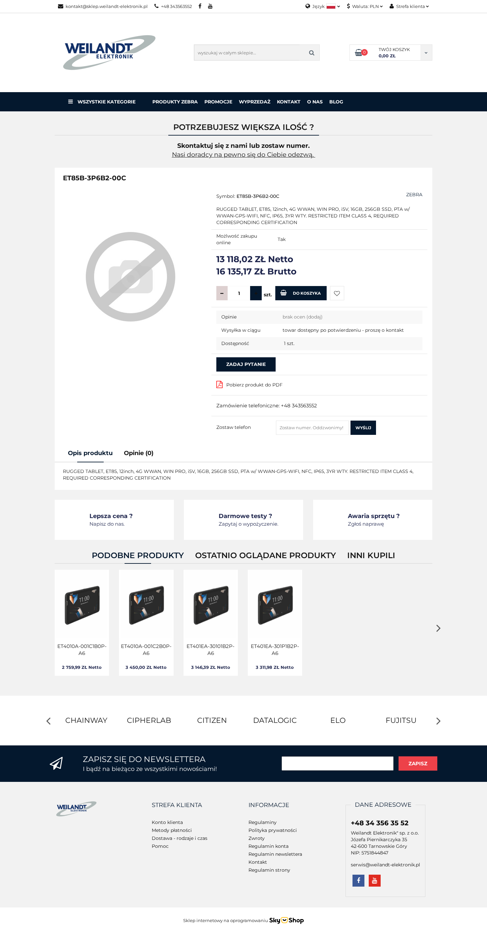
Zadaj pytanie (246, 364)
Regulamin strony (269, 870)
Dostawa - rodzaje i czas (179, 838)
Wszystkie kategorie (105, 102)
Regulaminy (262, 822)
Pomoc (160, 846)
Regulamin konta (268, 846)
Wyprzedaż (254, 102)
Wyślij (363, 427)
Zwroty (256, 838)
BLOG (336, 102)
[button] (177, 805)
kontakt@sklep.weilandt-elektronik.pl (107, 6)
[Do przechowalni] (337, 293)
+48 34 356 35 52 (379, 823)
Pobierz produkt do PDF (254, 385)
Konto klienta (167, 822)
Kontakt (288, 102)
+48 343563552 (176, 6)
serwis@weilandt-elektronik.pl (385, 865)
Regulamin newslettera (275, 854)
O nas (315, 102)
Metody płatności (172, 830)
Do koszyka (307, 293)
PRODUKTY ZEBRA (175, 102)
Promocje (218, 102)
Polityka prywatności (272, 830)
